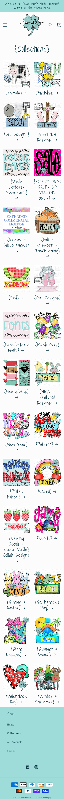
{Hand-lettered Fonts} (17, 347)
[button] (5, 25)
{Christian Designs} (46, 137)
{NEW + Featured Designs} (46, 397)
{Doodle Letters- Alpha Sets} (17, 187)
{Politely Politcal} (15, 494)
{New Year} (17, 445)
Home (10, 724)
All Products (14, 742)
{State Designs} (14, 651)
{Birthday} (45, 93)
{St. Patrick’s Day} (47, 604)
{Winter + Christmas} (46, 698)
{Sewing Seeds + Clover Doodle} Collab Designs (16, 547)
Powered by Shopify (43, 798)
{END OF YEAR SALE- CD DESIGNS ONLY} (47, 190)
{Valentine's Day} (16, 698)
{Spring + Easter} (16, 604)
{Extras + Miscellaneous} (17, 243)
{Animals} (14, 93)
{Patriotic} (44, 444)
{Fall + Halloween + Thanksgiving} (47, 245)
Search (11, 750)
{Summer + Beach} (47, 651)
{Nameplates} (16, 392)
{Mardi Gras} (47, 345)
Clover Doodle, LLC (27, 798)
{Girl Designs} (47, 298)
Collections (14, 733)
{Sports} (44, 538)
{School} (45, 491)
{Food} (14, 297)
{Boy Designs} (17, 135)
